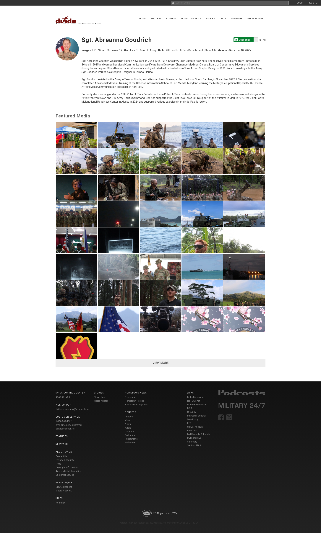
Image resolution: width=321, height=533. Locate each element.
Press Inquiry (255, 18)
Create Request (64, 487)
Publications (131, 439)
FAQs (58, 464)
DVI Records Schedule (198, 434)
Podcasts (130, 435)
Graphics (129, 431)
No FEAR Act (193, 401)
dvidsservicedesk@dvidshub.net (72, 409)
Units (223, 18)
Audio (128, 428)
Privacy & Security (65, 460)
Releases (130, 397)
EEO (189, 423)
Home (142, 18)
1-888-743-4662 (64, 421)
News (128, 424)
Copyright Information (67, 467)
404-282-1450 (63, 397)
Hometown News (191, 18)
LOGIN (300, 3)
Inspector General (196, 415)
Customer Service (65, 475)
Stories (210, 18)
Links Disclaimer (195, 397)
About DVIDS (64, 452)
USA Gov (191, 412)
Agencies (61, 502)
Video (128, 420)
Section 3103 (194, 445)
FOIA (189, 408)
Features (156, 18)
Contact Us (61, 456)
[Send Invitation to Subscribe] (264, 40)
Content (171, 18)
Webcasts (130, 442)
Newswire (236, 18)
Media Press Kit (64, 490)
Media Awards (101, 401)
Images (129, 416)
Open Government (196, 404)
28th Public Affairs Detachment (184, 50)
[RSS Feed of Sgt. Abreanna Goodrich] (260, 40)
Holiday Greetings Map (136, 404)
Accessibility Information (68, 471)
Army (153, 50)
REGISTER (313, 3)
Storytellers (100, 397)
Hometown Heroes (134, 401)
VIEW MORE (160, 363)
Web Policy (192, 419)
